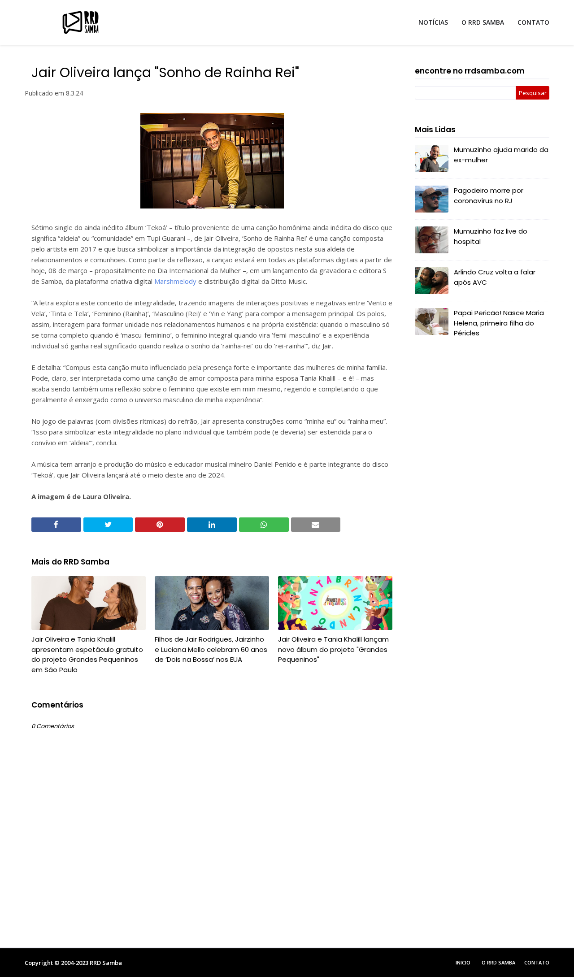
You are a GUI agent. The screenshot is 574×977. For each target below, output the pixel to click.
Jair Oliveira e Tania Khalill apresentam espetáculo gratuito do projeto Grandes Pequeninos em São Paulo (87, 654)
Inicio (463, 962)
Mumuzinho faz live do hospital (490, 236)
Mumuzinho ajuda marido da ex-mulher (501, 155)
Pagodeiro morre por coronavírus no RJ (488, 195)
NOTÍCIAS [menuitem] (433, 22)
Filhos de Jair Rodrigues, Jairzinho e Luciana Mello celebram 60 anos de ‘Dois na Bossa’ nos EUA (211, 649)
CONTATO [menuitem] (533, 22)
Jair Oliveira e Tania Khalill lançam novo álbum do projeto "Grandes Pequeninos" (333, 649)
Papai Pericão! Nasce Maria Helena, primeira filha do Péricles (499, 323)
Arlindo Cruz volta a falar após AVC (494, 277)
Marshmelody (175, 281)
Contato (536, 962)
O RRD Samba (498, 962)
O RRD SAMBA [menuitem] (482, 22)
